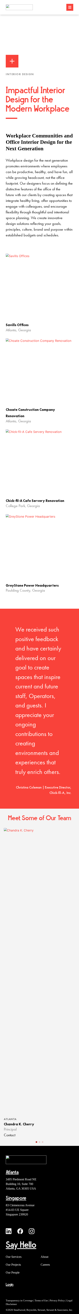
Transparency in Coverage (19, 1300)
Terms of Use (41, 1300)
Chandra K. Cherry (19, 1124)
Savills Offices (17, 325)
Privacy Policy (57, 1300)
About (44, 1256)
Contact (9, 1135)
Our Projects (13, 1264)
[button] (36, 1142)
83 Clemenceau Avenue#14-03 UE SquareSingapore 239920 (20, 1210)
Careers (45, 1264)
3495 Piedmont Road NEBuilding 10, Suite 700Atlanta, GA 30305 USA (21, 1184)
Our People (13, 1272)
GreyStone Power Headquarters (32, 585)
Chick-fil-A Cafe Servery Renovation (35, 500)
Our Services (13, 1256)
